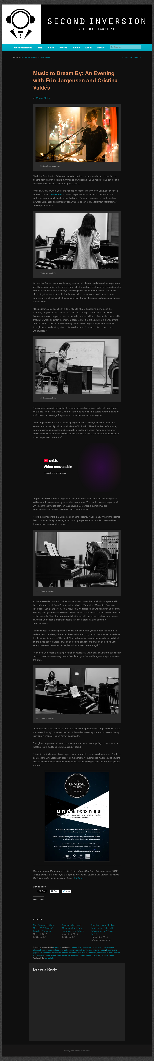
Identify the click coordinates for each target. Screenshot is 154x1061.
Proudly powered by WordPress (77, 1050)
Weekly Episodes (23, 47)
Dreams (109, 950)
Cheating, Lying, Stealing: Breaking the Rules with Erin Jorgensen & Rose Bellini (103, 929)
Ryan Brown (38, 955)
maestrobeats (44, 57)
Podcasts (92, 952)
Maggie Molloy (43, 97)
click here (77, 878)
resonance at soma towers (108, 952)
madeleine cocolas (60, 952)
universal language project (73, 955)
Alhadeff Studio (78, 947)
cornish (72, 950)
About (88, 47)
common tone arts (93, 947)
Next (137, 57)
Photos (63, 47)
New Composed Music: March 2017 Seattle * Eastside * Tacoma (44, 927)
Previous (127, 57)
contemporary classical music (55, 950)
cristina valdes (99, 950)
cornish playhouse (84, 950)
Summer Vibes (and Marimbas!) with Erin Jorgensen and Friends (73, 927)
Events (76, 47)
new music (82, 952)
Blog (39, 47)
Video (51, 47)
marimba (73, 952)
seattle (47, 955)
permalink (49, 958)
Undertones (56, 955)
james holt (47, 952)
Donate (101, 47)
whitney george (92, 955)
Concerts (57, 947)
